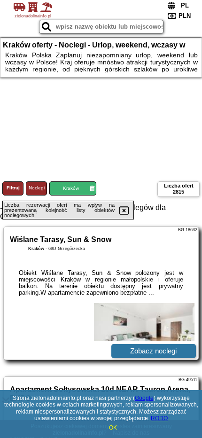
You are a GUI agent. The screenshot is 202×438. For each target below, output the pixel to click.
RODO (159, 418)
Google (144, 398)
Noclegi (37, 187)
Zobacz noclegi (153, 351)
